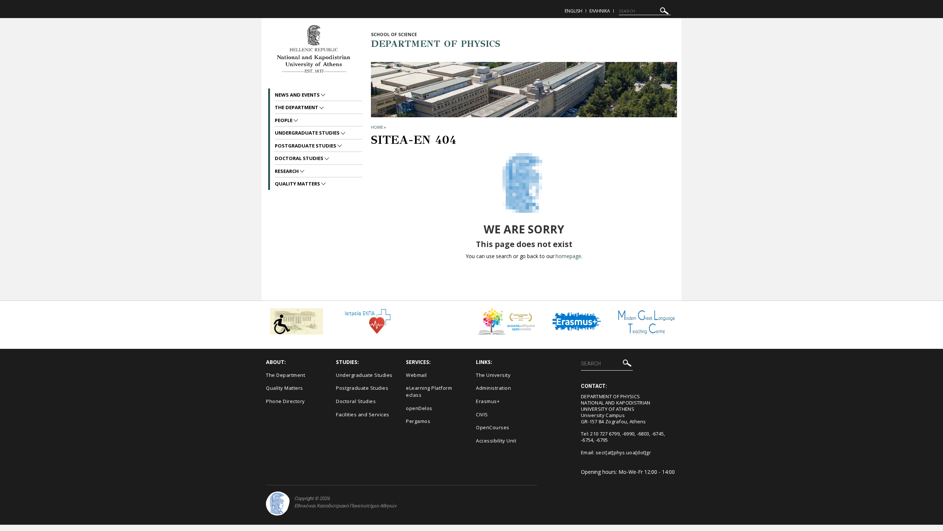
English (573, 11)
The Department (297, 107)
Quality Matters (298, 183)
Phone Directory (285, 401)
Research (287, 171)
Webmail (416, 375)
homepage (568, 256)
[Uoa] (278, 504)
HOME (377, 127)
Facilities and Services (362, 414)
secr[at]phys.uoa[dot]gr (623, 452)
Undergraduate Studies (308, 132)
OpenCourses (492, 427)
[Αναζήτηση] (664, 12)
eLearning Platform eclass (429, 391)
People (284, 120)
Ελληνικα (599, 11)
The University (493, 375)
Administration (493, 388)
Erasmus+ (487, 401)
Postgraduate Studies (306, 145)
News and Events (298, 94)
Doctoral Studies (300, 158)
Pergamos (418, 421)
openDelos (419, 408)
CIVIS (482, 414)
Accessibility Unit (496, 440)
